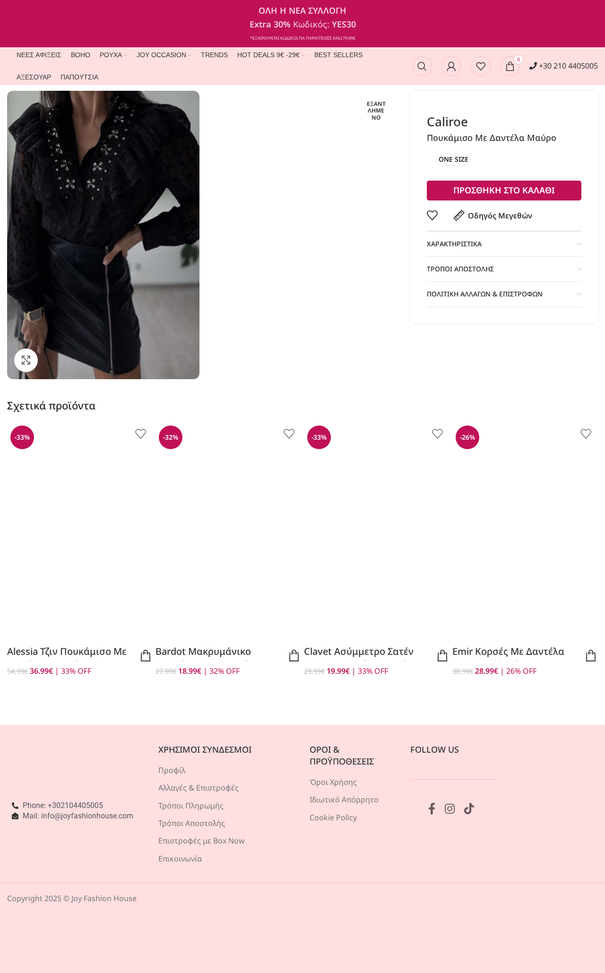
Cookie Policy (333, 817)
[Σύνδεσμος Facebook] (432, 809)
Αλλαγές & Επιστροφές (198, 787)
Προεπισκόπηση (145, 656)
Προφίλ (171, 770)
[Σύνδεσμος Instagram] (449, 809)
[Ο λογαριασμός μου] (451, 66)
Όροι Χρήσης (333, 782)
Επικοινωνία (180, 858)
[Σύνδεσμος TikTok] (469, 809)
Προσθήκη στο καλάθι (504, 190)
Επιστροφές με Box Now (201, 840)
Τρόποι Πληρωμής (191, 805)
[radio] (453, 159)
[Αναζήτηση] (422, 66)
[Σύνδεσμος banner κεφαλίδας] (302, 23)
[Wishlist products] (480, 66)
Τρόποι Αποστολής (191, 823)
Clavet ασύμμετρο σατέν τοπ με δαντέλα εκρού (359, 658)
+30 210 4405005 (567, 66)
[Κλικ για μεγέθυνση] (26, 360)
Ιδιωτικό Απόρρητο (344, 799)
